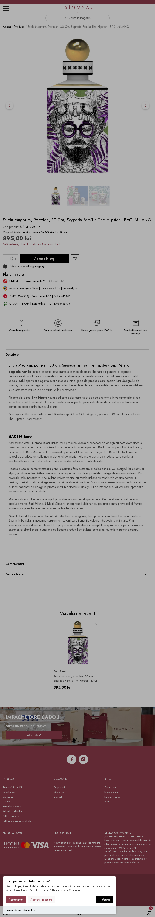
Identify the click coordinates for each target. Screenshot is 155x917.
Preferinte (104, 900)
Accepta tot (16, 900)
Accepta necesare (41, 900)
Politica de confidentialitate (20, 910)
